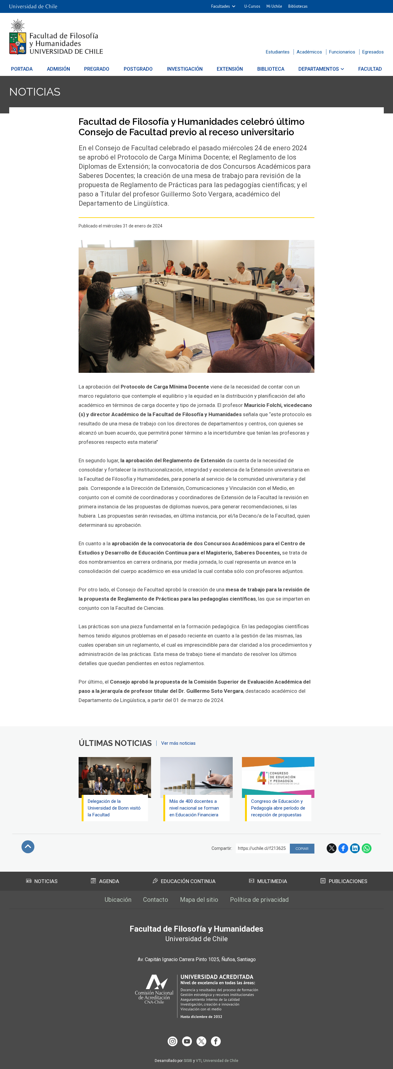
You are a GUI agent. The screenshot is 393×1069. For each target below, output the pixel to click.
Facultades (220, 6)
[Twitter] (201, 1041)
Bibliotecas (298, 6)
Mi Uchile (274, 6)
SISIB (188, 1061)
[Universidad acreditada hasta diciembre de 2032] (196, 996)
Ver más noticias (178, 743)
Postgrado (138, 69)
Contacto (155, 899)
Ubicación (118, 899)
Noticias (34, 91)
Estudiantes (278, 52)
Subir (27, 846)
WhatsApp (367, 848)
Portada (22, 69)
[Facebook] (216, 1041)
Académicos (309, 52)
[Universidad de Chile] (33, 6)
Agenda (109, 881)
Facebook (343, 848)
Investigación (185, 69)
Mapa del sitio (199, 899)
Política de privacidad (259, 899)
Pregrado (96, 69)
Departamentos (318, 69)
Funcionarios (342, 52)
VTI (198, 1061)
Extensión (230, 69)
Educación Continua (188, 881)
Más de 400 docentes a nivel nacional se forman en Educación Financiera (194, 808)
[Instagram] (172, 1041)
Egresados (373, 52)
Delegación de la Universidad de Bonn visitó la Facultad (114, 808)
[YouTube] (187, 1041)
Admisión (58, 69)
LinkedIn (355, 848)
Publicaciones (348, 881)
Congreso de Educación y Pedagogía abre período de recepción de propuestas (278, 808)
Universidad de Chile (220, 1061)
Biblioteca (270, 69)
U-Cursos (252, 6)
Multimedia (272, 881)
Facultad (370, 69)
